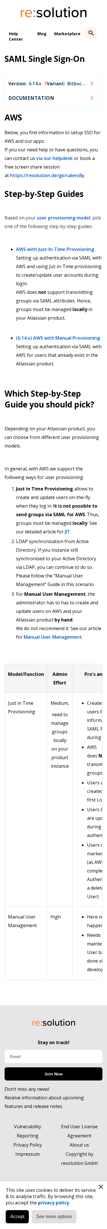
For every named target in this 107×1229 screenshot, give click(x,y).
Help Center (16, 36)
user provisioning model (63, 218)
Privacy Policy (27, 1145)
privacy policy (53, 1203)
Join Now (54, 1074)
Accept (17, 1216)
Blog (42, 33)
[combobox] (27, 83)
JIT (67, 532)
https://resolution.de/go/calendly (47, 175)
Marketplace (67, 33)
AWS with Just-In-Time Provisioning (55, 249)
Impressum (27, 1154)
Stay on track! (54, 1042)
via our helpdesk (54, 158)
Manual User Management (53, 637)
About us (79, 1145)
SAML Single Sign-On (45, 58)
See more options (54, 1216)
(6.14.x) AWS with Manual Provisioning (58, 338)
